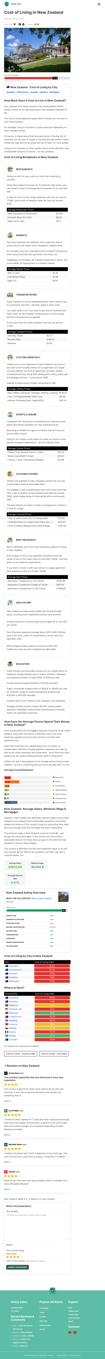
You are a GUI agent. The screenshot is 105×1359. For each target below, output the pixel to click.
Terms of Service (75, 1355)
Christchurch (23, 92)
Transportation (60, 786)
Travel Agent (73, 1311)
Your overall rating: (15, 1250)
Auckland (10, 92)
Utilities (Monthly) (61, 790)
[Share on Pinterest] (23, 24)
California (44, 1308)
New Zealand (10, 106)
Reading (13, 1020)
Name (9, 1245)
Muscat (12, 1028)
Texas (42, 1312)
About (70, 1321)
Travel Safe (16, 4)
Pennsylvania (45, 1325)
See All (42, 1329)
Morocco (13, 1013)
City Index (15, 1311)
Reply (7, 1101)
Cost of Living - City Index (54, 1054)
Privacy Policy (62, 1355)
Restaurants (59, 777)
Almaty (12, 1036)
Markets (58, 781)
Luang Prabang (26, 1332)
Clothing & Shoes (61, 798)
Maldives (13, 1005)
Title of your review (15, 1261)
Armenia (13, 1024)
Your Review (12, 1211)
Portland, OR (15, 1009)
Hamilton (44, 92)
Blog (70, 1308)
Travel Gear (73, 1314)
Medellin (23, 1346)
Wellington (54, 92)
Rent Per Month (60, 802)
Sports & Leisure (60, 794)
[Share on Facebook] (20, 24)
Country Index (17, 1308)
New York (43, 1321)
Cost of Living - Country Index (20, 1054)
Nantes (12, 1032)
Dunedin (34, 92)
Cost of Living (74, 1318)
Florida (43, 1317)
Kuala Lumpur (27, 1336)
